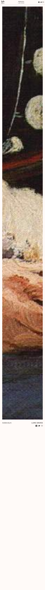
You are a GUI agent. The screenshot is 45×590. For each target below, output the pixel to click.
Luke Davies (21, 3)
